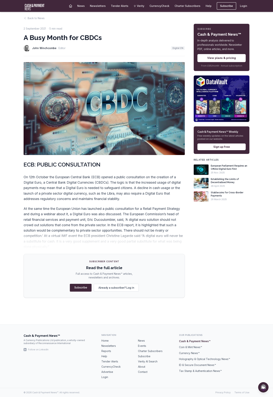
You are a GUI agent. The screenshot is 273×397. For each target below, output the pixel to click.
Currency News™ (189, 353)
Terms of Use (241, 392)
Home (105, 340)
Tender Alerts (119, 5)
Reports (106, 351)
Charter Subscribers (187, 5)
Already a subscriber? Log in (116, 287)
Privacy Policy (223, 392)
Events (142, 345)
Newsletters (98, 5)
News (81, 5)
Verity (140, 5)
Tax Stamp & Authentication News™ (200, 370)
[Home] (70, 6)
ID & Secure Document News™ (197, 365)
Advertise (107, 371)
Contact (142, 371)
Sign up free (221, 147)
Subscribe (226, 5)
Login (243, 5)
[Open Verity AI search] (263, 387)
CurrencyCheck (159, 5)
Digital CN (178, 48)
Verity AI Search (147, 361)
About (141, 366)
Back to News (36, 18)
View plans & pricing (221, 58)
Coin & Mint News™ (190, 347)
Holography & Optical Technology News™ (204, 359)
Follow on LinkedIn (38, 349)
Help (209, 5)
